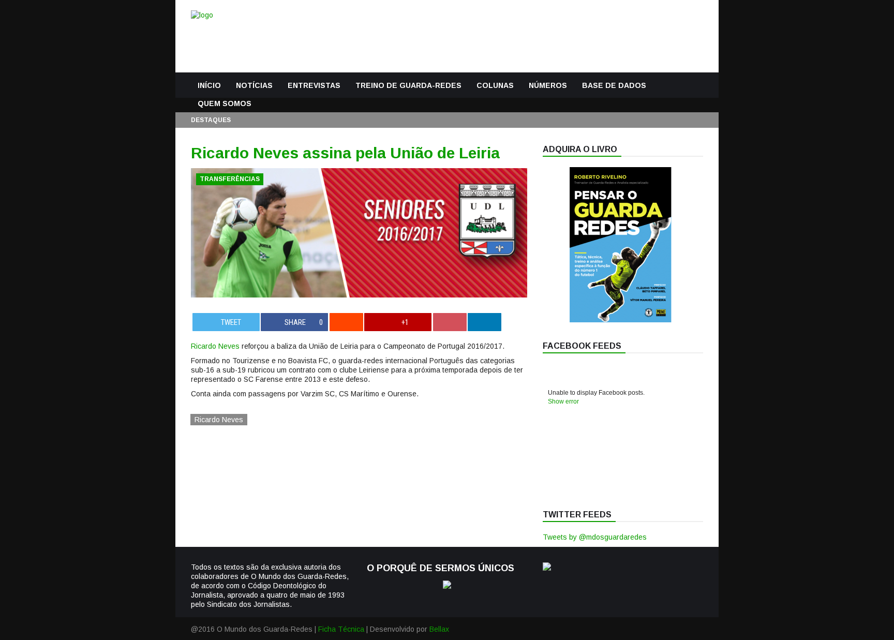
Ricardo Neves (215, 346)
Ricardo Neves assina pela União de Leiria (345, 152)
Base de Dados (614, 85)
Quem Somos (224, 103)
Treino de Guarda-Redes (408, 85)
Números (548, 85)
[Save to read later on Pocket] (450, 322)
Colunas (495, 85)
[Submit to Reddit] (346, 322)
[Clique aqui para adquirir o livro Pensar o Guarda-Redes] (620, 320)
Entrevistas (314, 85)
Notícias (254, 85)
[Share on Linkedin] (484, 322)
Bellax (439, 629)
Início (209, 85)
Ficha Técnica (341, 629)
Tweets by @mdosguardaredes (595, 537)
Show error (563, 401)
